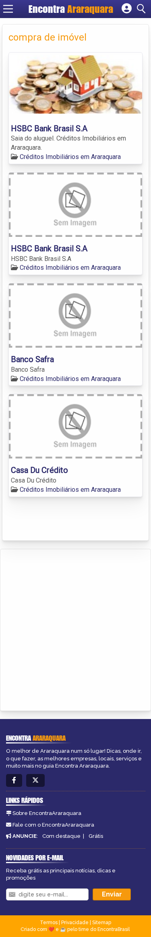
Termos (49, 922)
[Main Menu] (8, 9)
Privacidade (75, 922)
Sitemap (101, 922)
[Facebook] (14, 780)
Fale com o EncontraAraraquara (53, 825)
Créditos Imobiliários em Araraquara (70, 157)
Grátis (96, 836)
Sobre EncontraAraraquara (46, 813)
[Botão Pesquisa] (143, 9)
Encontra (71, 9)
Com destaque (61, 836)
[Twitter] (35, 780)
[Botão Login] (127, 9)
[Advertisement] (75, 628)
